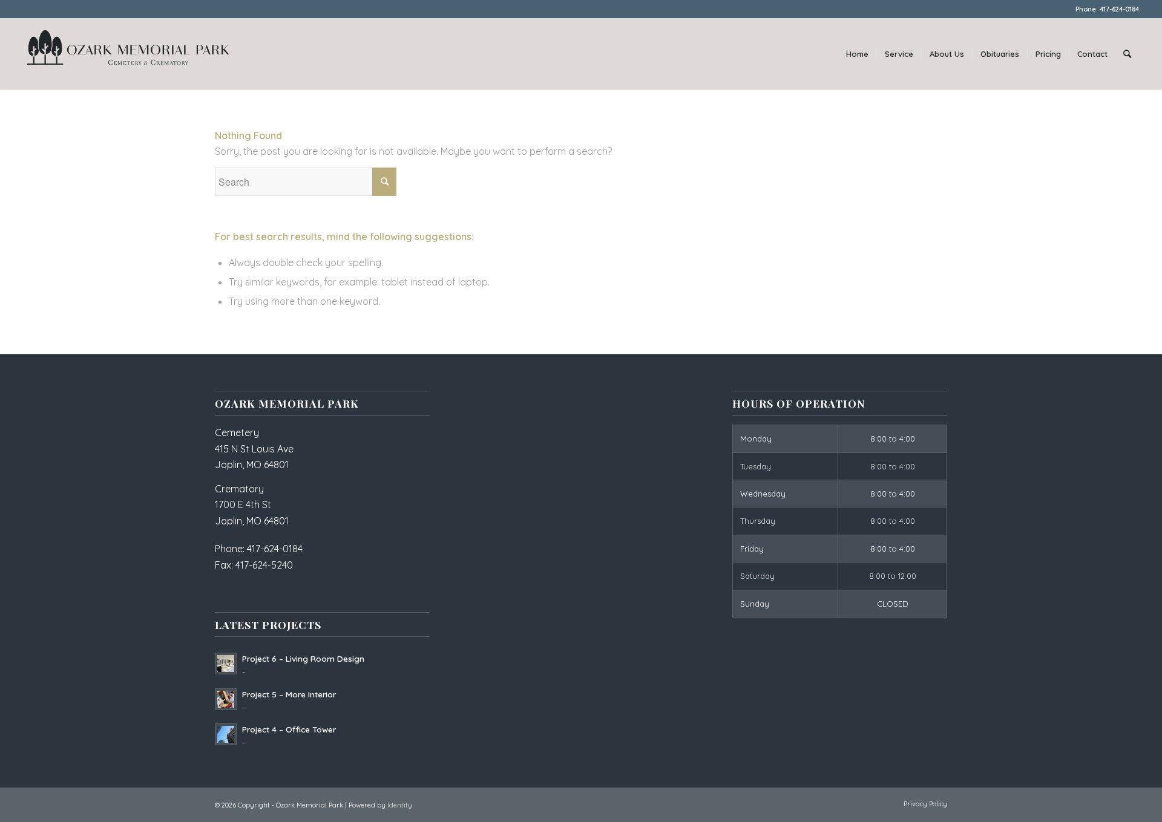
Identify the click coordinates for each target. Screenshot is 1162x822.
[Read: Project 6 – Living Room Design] (226, 663)
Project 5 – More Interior (289, 694)
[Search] (1127, 54)
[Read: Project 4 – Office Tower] (226, 734)
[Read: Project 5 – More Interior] (226, 699)
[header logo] (128, 54)
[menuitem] (857, 54)
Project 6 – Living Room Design (303, 658)
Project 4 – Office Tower (289, 729)
